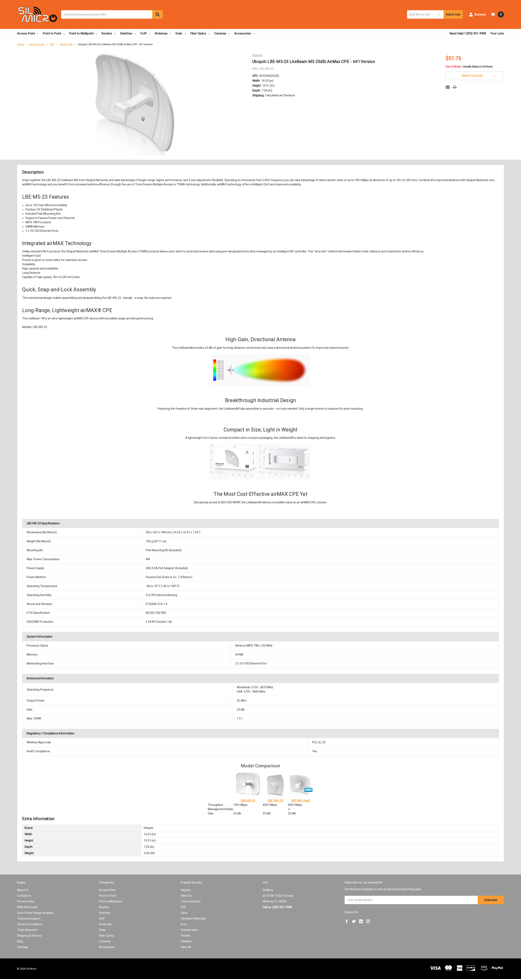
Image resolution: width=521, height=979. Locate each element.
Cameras (220, 33)
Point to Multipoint (81, 33)
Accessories (242, 33)
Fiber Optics (198, 33)
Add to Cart (453, 14)
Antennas (161, 33)
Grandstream (189, 930)
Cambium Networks (193, 918)
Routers (107, 33)
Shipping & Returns (29, 935)
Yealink (185, 935)
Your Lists (497, 33)
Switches (126, 33)
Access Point (26, 33)
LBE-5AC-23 (275, 800)
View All (186, 947)
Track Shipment (27, 930)
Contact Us (24, 895)
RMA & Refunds (27, 907)
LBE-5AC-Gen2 (300, 800)
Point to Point (52, 33)
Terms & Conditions (29, 924)
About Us (23, 890)
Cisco (184, 912)
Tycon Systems (191, 901)
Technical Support (28, 918)
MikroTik (186, 895)
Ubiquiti (185, 890)
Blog (20, 941)
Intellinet (186, 941)
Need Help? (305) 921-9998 (468, 33)
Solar (178, 33)
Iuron (184, 924)
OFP (183, 907)
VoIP (143, 33)
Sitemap (22, 947)
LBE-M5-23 (248, 800)
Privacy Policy (26, 901)
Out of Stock (469, 67)
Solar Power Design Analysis (35, 912)
